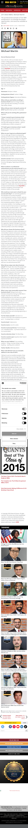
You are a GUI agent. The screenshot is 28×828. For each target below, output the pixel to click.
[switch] (24, 413)
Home (2, 10)
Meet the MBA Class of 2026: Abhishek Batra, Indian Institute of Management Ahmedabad (13, 633)
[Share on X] (5, 28)
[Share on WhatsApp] (13, 28)
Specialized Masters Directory (14, 743)
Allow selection (14, 438)
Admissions (17, 10)
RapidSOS (7, 68)
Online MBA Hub (14, 740)
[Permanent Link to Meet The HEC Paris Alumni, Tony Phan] (14, 554)
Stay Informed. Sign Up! (10, 722)
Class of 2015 (18, 711)
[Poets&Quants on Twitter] (2, 726)
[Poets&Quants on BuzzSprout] (6, 726)
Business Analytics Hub (14, 747)
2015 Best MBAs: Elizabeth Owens (7, 717)
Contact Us (18, 817)
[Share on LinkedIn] (11, 28)
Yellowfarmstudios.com (17, 822)
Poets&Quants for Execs (20, 807)
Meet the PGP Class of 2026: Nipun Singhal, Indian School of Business (13, 579)
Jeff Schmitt (7, 25)
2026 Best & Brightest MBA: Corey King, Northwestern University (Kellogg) (12, 597)
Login (24, 722)
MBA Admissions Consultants (14, 750)
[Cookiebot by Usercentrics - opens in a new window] (20, 383)
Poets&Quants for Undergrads (11, 808)
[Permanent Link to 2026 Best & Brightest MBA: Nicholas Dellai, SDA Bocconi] (14, 643)
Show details (20, 429)
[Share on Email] (8, 28)
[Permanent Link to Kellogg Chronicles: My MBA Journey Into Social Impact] (14, 536)
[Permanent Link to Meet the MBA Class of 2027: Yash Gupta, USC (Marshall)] (14, 607)
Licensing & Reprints (9, 815)
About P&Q (3, 814)
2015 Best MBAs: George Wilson (20, 717)
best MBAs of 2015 (10, 711)
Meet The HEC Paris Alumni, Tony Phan (12, 562)
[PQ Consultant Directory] (14, 794)
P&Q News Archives (12, 814)
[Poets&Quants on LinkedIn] (21, 726)
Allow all (14, 433)
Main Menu (9, 10)
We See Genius (18, 810)
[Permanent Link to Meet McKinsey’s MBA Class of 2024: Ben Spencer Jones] (14, 697)
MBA (11, 712)
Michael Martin (16, 712)
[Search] (26, 730)
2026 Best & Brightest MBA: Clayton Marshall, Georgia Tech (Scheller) (14, 688)
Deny (14, 443)
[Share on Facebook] (2, 28)
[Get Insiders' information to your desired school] (14, 771)
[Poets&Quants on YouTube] (17, 726)
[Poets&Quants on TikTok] (25, 726)
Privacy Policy (23, 814)
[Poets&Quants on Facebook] (10, 726)
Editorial (11, 817)
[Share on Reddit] (16, 28)
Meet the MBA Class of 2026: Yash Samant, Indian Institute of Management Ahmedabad (13, 670)
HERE (17, 522)
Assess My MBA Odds (14, 754)
